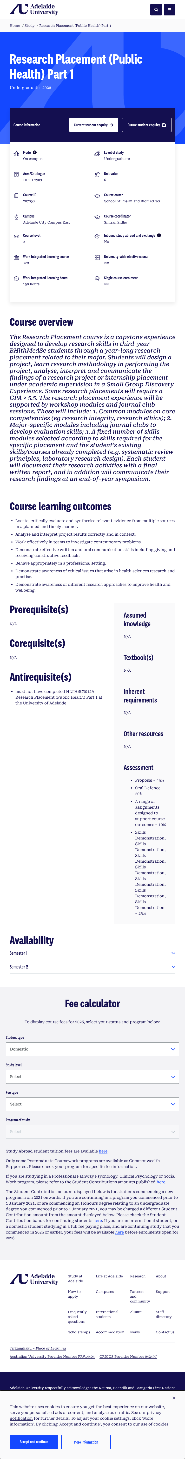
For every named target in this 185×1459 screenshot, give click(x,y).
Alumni (136, 1312)
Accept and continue (34, 1441)
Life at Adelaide (109, 1276)
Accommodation (110, 1332)
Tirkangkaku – (38, 1348)
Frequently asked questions (77, 1316)
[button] (173, 1398)
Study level (14, 1065)
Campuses (105, 1292)
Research (137, 1276)
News (135, 1332)
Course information (26, 125)
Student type (15, 1037)
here (103, 1151)
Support (163, 1292)
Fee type (12, 1092)
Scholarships (79, 1332)
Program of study (18, 1120)
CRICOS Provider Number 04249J (128, 1356)
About (161, 1276)
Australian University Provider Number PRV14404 (52, 1356)
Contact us (165, 1332)
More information (86, 1442)
